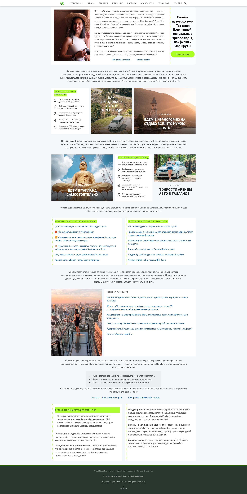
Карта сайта (115, 482)
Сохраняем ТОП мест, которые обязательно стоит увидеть (72, 127)
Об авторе (105, 482)
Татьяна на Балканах (121, 60)
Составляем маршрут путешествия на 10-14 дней (133, 195)
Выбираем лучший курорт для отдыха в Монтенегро (71, 107)
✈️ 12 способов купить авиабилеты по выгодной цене (80, 227)
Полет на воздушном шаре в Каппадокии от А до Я (152, 227)
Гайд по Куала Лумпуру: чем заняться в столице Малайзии (156, 254)
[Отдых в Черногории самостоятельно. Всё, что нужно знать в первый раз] (165, 111)
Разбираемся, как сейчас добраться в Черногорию (69, 100)
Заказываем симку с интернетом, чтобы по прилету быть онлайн (135, 187)
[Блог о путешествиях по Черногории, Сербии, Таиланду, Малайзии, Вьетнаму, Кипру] (62, 3)
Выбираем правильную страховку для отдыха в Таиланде (132, 178)
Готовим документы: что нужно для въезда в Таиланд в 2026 (135, 163)
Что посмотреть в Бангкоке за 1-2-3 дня (147, 260)
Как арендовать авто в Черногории (111, 104)
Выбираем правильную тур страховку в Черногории (70, 120)
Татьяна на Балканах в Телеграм (106, 398)
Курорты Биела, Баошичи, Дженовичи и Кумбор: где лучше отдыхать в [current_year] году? (149, 329)
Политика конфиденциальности (133, 482)
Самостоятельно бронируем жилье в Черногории (71, 114)
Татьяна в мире (143, 60)
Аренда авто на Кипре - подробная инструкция (77, 260)
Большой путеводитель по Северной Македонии (151, 249)
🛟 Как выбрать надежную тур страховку (74, 232)
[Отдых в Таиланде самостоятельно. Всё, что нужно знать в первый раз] (82, 177)
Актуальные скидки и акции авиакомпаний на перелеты (81, 254)
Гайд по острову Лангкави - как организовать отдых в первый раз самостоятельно (146, 323)
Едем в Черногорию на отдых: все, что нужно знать (164, 124)
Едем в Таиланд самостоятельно (82, 193)
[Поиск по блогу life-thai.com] (185, 3)
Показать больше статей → (120, 334)
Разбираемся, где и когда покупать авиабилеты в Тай (133, 170)
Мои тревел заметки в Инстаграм (143, 398)
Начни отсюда (182, 54)
